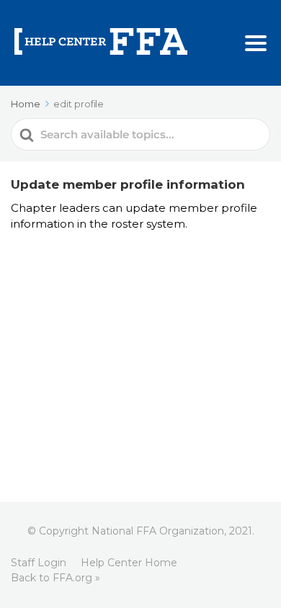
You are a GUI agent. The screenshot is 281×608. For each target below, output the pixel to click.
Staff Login (38, 562)
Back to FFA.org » (55, 577)
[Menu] (256, 43)
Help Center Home (129, 562)
